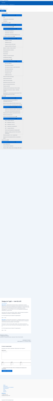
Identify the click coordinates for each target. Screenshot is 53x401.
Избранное (2, 10)
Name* (3, 362)
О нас (4, 389)
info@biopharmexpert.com (4, 4)
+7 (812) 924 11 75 (11, 4)
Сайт (21, 362)
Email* (12, 362)
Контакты (4, 391)
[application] (6, 13)
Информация (5, 386)
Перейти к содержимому (4, 0)
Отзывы (4, 390)
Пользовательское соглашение (8, 387)
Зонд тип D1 (4, 319)
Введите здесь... (4, 350)
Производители (5, 388)
